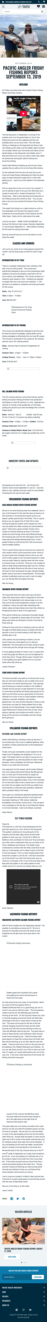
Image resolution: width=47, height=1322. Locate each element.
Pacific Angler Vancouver (12, 1288)
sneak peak (22, 1179)
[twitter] (17, 1198)
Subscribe (38, 1277)
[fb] (11, 1198)
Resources (6, 1301)
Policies (5, 1296)
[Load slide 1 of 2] (22, 1262)
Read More (12, 1256)
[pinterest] (23, 1198)
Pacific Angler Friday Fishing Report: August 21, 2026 (23, 1249)
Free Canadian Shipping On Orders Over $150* (19, 2)
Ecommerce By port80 (23, 1317)
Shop (4, 1292)
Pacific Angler (23, 1314)
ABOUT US (5, 1305)
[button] (3, 6)
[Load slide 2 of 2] (25, 1262)
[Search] (42, 12)
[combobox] (23, 11)
